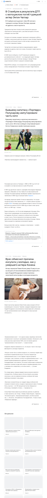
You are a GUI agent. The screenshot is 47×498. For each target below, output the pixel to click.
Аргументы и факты (17, 256)
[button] (23, 140)
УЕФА (10, 203)
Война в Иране (10, 4)
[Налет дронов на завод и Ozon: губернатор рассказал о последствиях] (14, 426)
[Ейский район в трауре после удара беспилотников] (33, 485)
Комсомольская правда (17, 8)
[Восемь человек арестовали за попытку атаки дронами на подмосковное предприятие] (14, 446)
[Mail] (4, 1)
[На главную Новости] (8, 1)
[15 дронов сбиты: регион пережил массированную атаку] (33, 446)
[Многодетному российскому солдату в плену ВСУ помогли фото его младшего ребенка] (14, 465)
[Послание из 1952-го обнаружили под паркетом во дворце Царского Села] (14, 485)
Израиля (30, 195)
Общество (26, 8)
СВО (17, 4)
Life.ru (14, 107)
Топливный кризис (24, 4)
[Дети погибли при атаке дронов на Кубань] (33, 426)
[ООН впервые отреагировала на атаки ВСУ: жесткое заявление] (33, 465)
